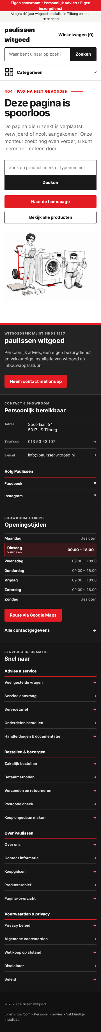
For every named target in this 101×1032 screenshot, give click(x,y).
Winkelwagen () (76, 34)
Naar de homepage (50, 201)
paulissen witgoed (19, 34)
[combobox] (37, 54)
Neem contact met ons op (36, 381)
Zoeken (83, 54)
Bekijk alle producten (50, 217)
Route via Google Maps (33, 615)
